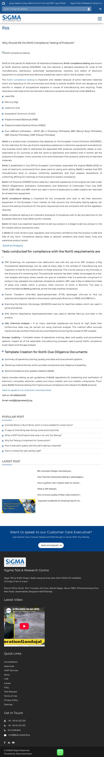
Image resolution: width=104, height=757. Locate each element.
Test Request (10, 691)
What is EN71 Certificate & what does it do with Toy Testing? (33, 435)
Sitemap (8, 704)
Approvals (9, 666)
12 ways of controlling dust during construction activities (32, 430)
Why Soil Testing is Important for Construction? (27, 440)
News (7, 674)
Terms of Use (10, 696)
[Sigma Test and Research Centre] (11, 17)
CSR (6, 679)
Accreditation (11, 662)
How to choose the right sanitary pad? (23, 451)
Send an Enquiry (13, 245)
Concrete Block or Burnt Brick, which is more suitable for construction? (39, 425)
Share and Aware (24, 754)
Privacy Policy (11, 700)
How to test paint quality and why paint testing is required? (33, 445)
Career (7, 683)
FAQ (6, 687)
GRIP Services (11, 670)
